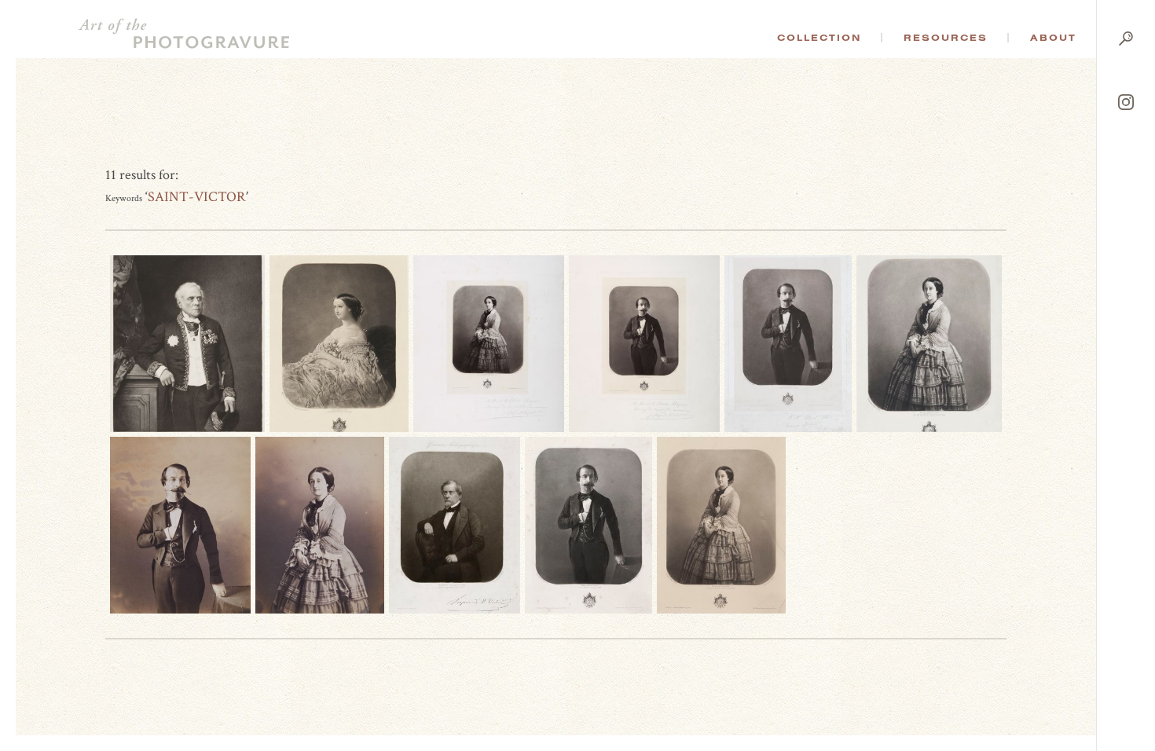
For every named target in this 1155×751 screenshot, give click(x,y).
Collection (819, 37)
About (1053, 37)
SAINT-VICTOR (197, 197)
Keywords (123, 198)
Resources (946, 37)
